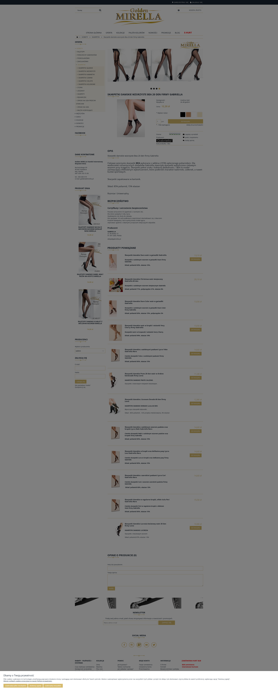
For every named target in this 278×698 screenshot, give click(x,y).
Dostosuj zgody (35, 686)
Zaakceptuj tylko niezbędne (15, 686)
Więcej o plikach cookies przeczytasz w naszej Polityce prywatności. (27, 681)
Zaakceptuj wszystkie (53, 686)
